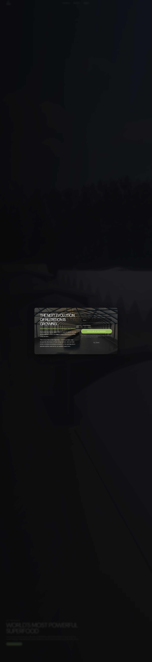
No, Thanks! (96, 342)
